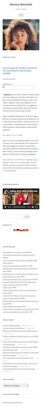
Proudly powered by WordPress (12, 402)
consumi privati (24, 162)
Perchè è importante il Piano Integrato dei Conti (18, 255)
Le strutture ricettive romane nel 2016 (15, 312)
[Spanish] (24, 231)
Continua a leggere (29, 154)
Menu (21, 15)
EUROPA (28, 165)
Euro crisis (21, 165)
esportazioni (13, 165)
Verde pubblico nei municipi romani (14, 252)
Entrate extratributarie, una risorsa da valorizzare (19, 369)
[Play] (5, 207)
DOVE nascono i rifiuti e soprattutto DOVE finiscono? (20, 331)
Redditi (29, 160)
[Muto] (33, 207)
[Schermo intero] (36, 207)
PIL (38, 168)
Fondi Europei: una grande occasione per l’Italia (18, 309)
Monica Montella (21, 4)
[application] (21, 199)
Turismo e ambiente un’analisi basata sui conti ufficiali (20, 336)
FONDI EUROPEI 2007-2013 (11, 306)
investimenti (28, 168)
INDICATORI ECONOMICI (14, 168)
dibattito (7, 94)
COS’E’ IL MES (7, 287)
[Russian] (21, 231)
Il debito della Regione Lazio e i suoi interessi (17, 279)
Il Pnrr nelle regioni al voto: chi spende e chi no (18, 358)
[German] (18, 231)
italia (34, 168)
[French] (15, 231)
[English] (27, 231)
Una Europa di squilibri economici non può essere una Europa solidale (20, 70)
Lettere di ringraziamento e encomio (15, 266)
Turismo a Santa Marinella (11, 325)
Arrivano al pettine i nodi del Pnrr (14, 328)
